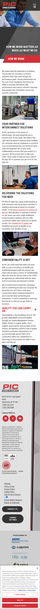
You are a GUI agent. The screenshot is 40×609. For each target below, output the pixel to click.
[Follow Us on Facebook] (13, 418)
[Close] (37, 568)
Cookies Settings (13, 519)
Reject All (20, 600)
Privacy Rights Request (13, 500)
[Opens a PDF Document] (10, 460)
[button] (34, 5)
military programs (19, 210)
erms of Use (9, 486)
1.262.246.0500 (8, 407)
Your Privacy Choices (12, 494)
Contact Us (12, 509)
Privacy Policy (9, 489)
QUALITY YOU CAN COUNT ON (16, 309)
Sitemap (7, 483)
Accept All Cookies (20, 605)
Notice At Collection (12, 503)
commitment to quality (20, 223)
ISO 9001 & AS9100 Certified (9, 471)
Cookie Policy (9, 492)
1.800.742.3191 (8, 405)
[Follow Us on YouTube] (20, 418)
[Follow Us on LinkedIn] (6, 418)
